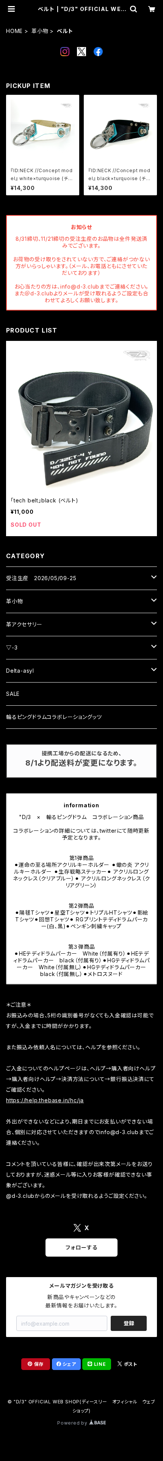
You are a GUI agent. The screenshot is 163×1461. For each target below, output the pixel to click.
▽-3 (11, 647)
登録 (129, 1323)
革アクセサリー (24, 624)
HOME (14, 31)
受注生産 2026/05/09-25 (41, 578)
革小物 (39, 31)
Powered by (73, 1423)
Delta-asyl (20, 670)
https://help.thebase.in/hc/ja (45, 1100)
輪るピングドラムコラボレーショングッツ (54, 717)
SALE (13, 693)
